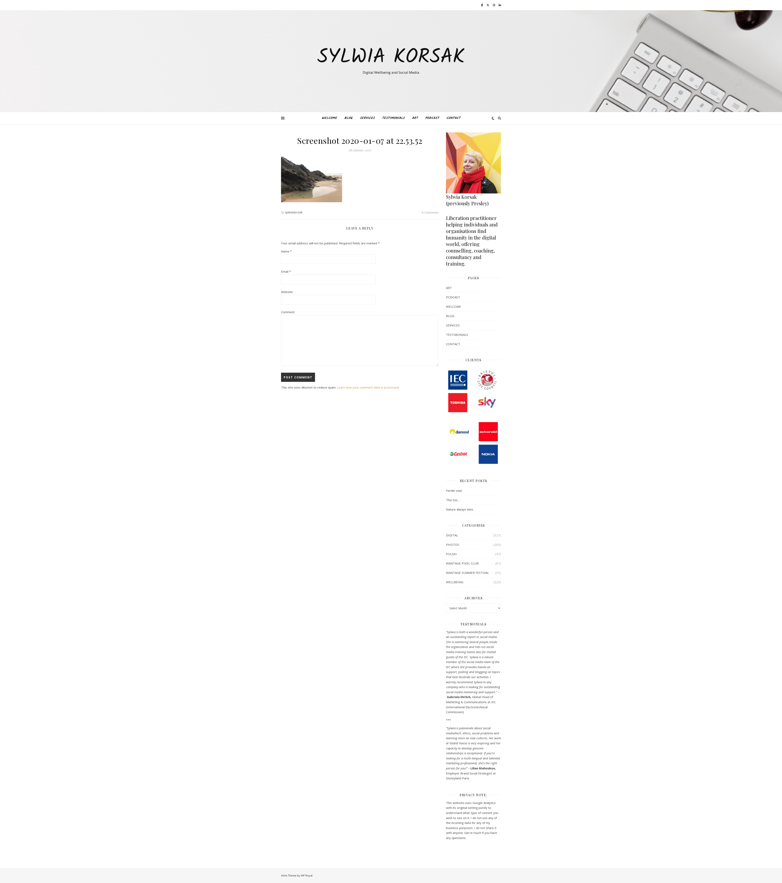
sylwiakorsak (294, 212)
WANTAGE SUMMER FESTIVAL (467, 573)
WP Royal (306, 875)
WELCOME (329, 118)
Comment (288, 312)
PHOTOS (452, 545)
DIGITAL (452, 535)
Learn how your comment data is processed (368, 387)
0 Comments (430, 212)
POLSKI (451, 554)
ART (415, 118)
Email (286, 271)
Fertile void (454, 491)
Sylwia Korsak (391, 57)
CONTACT (453, 118)
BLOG (348, 118)
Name (286, 251)
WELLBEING (454, 582)
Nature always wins (459, 509)
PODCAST (432, 118)
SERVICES (367, 118)
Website (287, 292)
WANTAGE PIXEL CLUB (462, 563)
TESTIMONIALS (393, 118)
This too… (453, 500)
